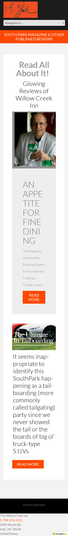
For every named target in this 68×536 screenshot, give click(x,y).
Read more (34, 297)
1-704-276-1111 (11, 520)
